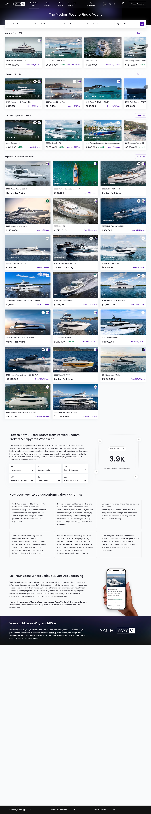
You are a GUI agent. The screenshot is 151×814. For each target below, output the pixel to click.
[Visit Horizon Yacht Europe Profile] (95, 387)
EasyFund (71, 541)
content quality (128, 538)
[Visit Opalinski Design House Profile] (47, 387)
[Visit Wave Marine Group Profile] (39, 122)
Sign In (122, 3)
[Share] (33, 55)
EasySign (79, 538)
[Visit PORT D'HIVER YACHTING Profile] (118, 81)
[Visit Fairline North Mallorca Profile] (95, 312)
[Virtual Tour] (35, 81)
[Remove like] (39, 55)
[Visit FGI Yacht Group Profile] (95, 275)
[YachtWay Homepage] (17, 4)
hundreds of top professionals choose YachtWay (42, 602)
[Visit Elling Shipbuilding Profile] (95, 201)
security (52, 632)
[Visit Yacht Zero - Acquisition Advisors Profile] (118, 40)
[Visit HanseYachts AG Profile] (95, 349)
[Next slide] (146, 46)
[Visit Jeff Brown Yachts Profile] (39, 81)
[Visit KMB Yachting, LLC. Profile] (95, 163)
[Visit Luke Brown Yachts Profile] (47, 275)
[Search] (105, 4)
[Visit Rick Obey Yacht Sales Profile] (78, 122)
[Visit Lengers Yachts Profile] (95, 238)
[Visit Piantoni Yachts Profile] (143, 312)
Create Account (137, 4)
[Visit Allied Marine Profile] (118, 122)
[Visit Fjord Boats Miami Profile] (143, 163)
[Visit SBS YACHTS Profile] (47, 238)
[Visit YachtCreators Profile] (143, 238)
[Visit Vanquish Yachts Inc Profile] (47, 312)
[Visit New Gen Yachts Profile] (47, 201)
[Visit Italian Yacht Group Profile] (143, 275)
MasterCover (72, 544)
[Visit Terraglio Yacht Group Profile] (39, 40)
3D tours (25, 538)
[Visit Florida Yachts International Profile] (78, 40)
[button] (20, 809)
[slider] (75, 52)
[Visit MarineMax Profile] (47, 163)
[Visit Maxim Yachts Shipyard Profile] (143, 201)
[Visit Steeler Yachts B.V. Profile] (47, 349)
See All (139, 33)
